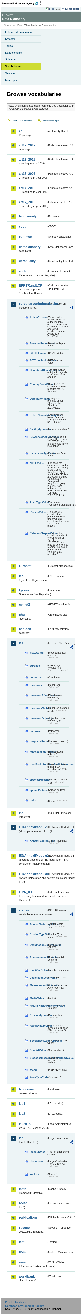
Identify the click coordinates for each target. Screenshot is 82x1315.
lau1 (22, 1103)
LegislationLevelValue (38, 977)
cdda (22, 226)
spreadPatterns (38, 790)
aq (21, 131)
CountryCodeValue (38, 384)
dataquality (27, 261)
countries (35, 677)
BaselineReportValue (38, 343)
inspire (24, 910)
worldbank (27, 1276)
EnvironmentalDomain (38, 957)
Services (10, 73)
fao (21, 576)
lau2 (22, 1113)
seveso (24, 1227)
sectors (34, 1174)
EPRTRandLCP (30, 285)
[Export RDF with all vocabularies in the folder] (71, 308)
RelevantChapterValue (38, 533)
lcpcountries (37, 1151)
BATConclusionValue (38, 360)
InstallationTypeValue (38, 453)
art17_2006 (27, 173)
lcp (21, 1138)
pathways (35, 731)
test (21, 1242)
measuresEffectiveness (38, 695)
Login (51, 9)
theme (33, 1069)
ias (21, 643)
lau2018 (25, 1124)
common (25, 236)
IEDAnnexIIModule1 (33, 827)
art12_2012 (27, 145)
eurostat (25, 566)
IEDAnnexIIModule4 (33, 874)
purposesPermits (38, 741)
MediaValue (37, 998)
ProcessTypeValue (38, 1015)
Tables (9, 45)
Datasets (10, 38)
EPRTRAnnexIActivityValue (38, 415)
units (33, 800)
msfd (22, 1189)
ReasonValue (38, 512)
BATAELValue (38, 353)
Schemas (10, 59)
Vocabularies (13, 66)
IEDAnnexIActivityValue (38, 436)
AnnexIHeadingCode (38, 840)
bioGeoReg (37, 652)
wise (22, 1262)
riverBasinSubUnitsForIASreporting (38, 764)
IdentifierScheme (38, 970)
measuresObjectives (38, 718)
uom (22, 1252)
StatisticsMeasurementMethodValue (38, 1057)
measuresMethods (38, 708)
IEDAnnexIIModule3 (33, 855)
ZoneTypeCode (38, 1077)
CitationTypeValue (38, 934)
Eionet (20, 25)
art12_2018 (27, 159)
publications (28, 1217)
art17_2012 (27, 188)
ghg (22, 614)
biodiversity (28, 216)
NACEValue (37, 463)
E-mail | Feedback (15, 1302)
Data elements (13, 52)
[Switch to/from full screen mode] (58, 9)
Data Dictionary (33, 25)
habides (25, 629)
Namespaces (12, 80)
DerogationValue (38, 398)
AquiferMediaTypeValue (38, 924)
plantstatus (36, 1161)
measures (36, 685)
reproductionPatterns (38, 751)
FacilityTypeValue (38, 429)
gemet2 (24, 604)
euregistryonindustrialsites (33, 303)
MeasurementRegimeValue (38, 985)
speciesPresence (38, 779)
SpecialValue (38, 1050)
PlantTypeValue (38, 502)
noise (23, 1203)
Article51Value (38, 317)
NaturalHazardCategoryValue (38, 1005)
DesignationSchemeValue (38, 944)
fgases (24, 590)
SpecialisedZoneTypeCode (38, 1040)
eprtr (22, 271)
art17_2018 (27, 202)
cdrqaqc (35, 665)
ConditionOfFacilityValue (38, 370)
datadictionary (30, 247)
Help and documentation (19, 32)
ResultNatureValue (38, 1025)
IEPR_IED (26, 892)
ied (21, 813)
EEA (21, 3)
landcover (26, 1089)
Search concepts (51, 120)
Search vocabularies (23, 120)
